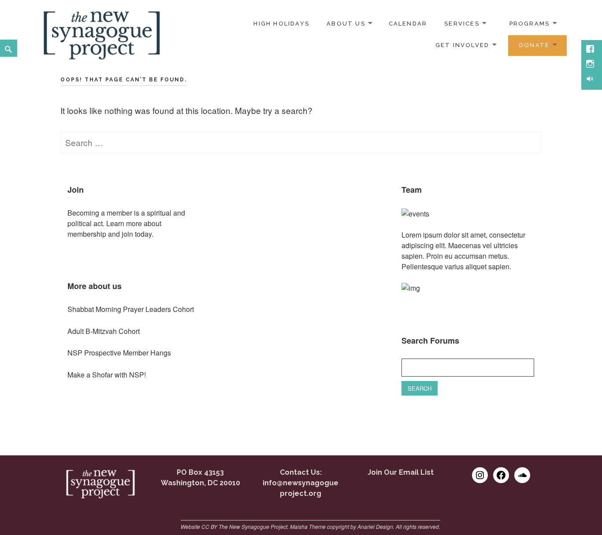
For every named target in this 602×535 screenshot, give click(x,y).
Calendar (408, 23)
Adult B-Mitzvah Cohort (103, 331)
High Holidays (281, 23)
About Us (346, 23)
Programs (529, 23)
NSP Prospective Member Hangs (119, 353)
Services (461, 23)
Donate (534, 45)
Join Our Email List (401, 472)
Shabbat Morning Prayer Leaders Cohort (130, 309)
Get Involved (462, 45)
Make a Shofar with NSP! (106, 375)
